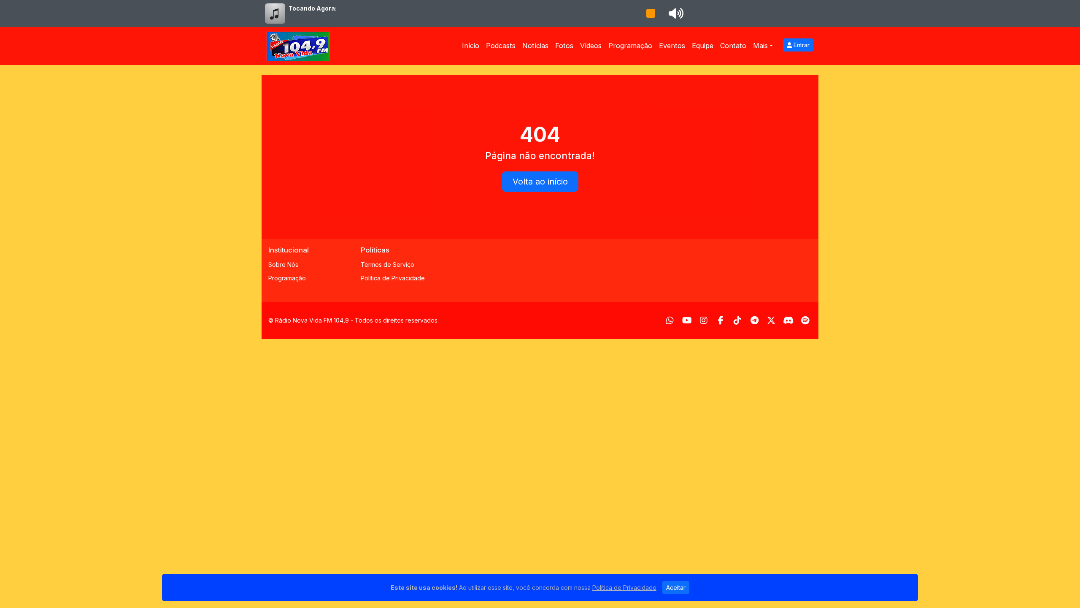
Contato (733, 45)
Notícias (535, 45)
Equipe (702, 45)
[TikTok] (737, 320)
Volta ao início (540, 181)
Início (470, 45)
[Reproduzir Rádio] (650, 13)
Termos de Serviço (387, 264)
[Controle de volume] (674, 13)
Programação (630, 45)
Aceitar (676, 587)
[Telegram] (755, 320)
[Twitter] (771, 320)
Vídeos (591, 45)
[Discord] (788, 320)
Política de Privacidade (393, 278)
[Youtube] (687, 320)
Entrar (801, 45)
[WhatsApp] (670, 320)
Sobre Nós (283, 264)
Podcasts (501, 45)
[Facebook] (721, 320)
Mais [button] (760, 45)
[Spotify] (805, 320)
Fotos (564, 45)
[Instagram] (703, 320)
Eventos (672, 45)
